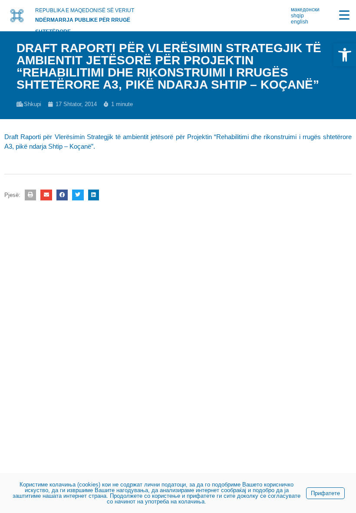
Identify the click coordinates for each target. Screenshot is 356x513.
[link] (344, 54)
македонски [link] (305, 10)
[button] (30, 195)
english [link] (299, 22)
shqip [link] (297, 16)
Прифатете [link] (325, 493)
